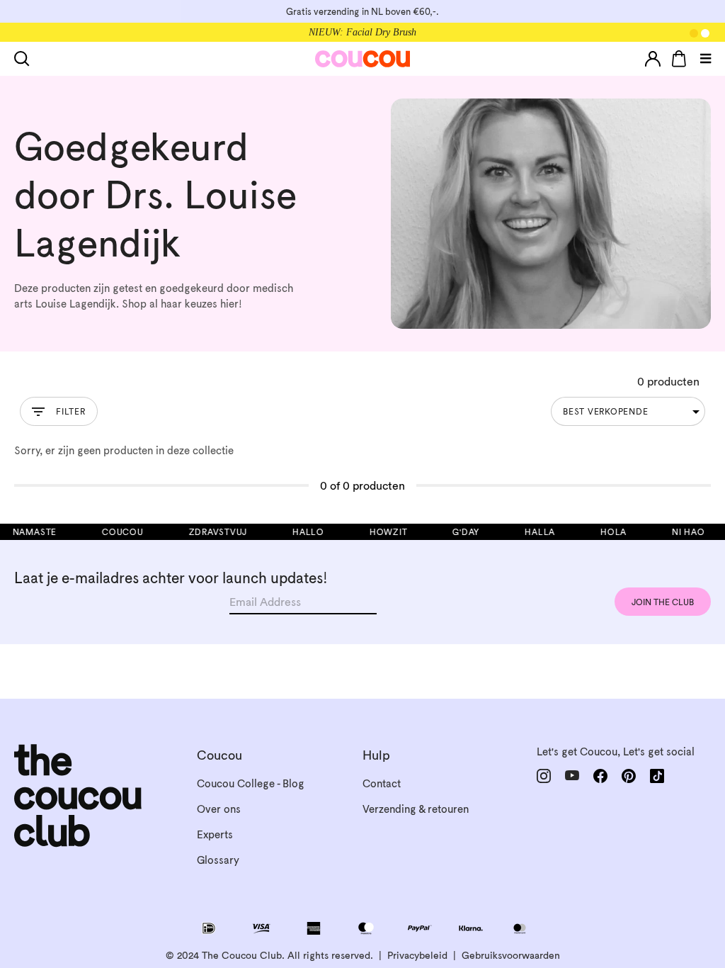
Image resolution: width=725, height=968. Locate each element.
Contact (381, 783)
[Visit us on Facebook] (600, 776)
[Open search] (24, 59)
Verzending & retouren (415, 809)
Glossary (218, 860)
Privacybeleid (417, 955)
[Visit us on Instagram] (544, 776)
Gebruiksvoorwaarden (511, 955)
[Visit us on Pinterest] (629, 775)
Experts (215, 834)
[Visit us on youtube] (572, 775)
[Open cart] (679, 58)
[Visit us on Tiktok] (657, 776)
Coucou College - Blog (250, 783)
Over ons (219, 809)
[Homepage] (363, 58)
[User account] (653, 59)
